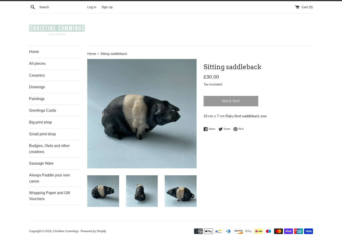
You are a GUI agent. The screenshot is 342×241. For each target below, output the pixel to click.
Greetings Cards (42, 110)
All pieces (37, 63)
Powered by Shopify (93, 231)
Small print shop (42, 134)
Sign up (107, 7)
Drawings (37, 87)
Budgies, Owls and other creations (49, 149)
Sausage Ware (41, 163)
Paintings (37, 99)
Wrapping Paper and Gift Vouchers (49, 196)
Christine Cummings (66, 231)
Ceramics (37, 75)
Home (34, 52)
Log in (91, 7)
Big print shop (40, 122)
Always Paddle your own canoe (49, 178)
